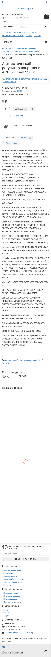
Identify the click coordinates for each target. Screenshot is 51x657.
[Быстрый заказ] (32, 109)
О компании (8, 573)
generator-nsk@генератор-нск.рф (18, 633)
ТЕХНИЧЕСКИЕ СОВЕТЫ (13, 36)
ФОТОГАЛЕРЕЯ (20, 32)
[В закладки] (46, 79)
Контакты (7, 585)
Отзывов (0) (26, 138)
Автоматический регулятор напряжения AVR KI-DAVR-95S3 (24, 437)
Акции (6, 616)
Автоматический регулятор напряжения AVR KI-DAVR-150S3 (24, 511)
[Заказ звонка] (45, 651)
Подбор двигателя (11, 599)
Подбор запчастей (11, 593)
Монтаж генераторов (12, 570)
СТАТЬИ (33, 32)
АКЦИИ (37, 36)
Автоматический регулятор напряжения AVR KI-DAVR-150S (24, 474)
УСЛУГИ (29, 36)
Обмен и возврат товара (13, 582)
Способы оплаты (10, 576)
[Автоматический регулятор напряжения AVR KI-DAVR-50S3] (25, 80)
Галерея (6, 610)
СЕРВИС (8, 32)
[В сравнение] (46, 82)
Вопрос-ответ (11, 143)
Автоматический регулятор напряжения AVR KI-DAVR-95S (24, 401)
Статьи (6, 613)
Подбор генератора (11, 596)
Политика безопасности (13, 579)
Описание (10, 138)
